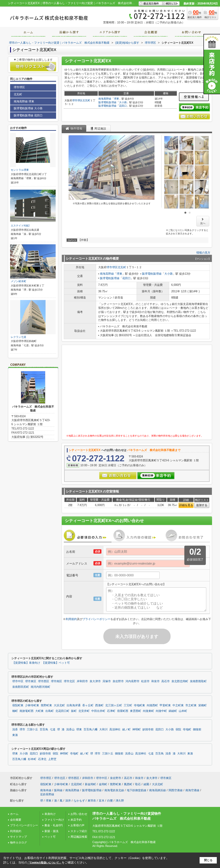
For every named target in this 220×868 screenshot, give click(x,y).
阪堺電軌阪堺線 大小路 (28, 108)
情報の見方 (203, 252)
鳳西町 (128, 784)
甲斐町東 (165, 705)
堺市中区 (17, 681)
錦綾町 (173, 711)
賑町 (74, 711)
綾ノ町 (126, 729)
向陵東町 (148, 711)
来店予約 (76, 819)
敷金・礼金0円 (53, 825)
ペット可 (50, 836)
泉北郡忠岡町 (179, 681)
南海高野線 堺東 (24, 101)
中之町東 (178, 705)
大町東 (39, 711)
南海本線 (45, 790)
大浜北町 (59, 705)
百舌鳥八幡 (91, 729)
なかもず (79, 800)
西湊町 (99, 705)
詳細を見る (186, 505)
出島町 (49, 711)
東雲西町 (135, 711)
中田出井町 (98, 711)
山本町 (183, 711)
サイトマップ (18, 836)
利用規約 (71, 619)
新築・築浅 (51, 831)
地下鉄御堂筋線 (136, 790)
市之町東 (191, 705)
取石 (138, 784)
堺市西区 (43, 681)
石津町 (111, 711)
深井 (68, 800)
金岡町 (103, 784)
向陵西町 (152, 705)
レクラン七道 (18, 337)
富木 (101, 800)
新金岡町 (90, 784)
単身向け (51, 814)
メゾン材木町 (18, 281)
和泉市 (155, 681)
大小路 (123, 102)
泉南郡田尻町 (20, 686)
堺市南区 (56, 681)
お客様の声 (77, 825)
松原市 (145, 681)
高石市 (165, 681)
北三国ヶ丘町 (113, 705)
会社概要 (15, 819)
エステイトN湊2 (20, 225)
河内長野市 (132, 681)
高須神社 (115, 729)
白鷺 (110, 800)
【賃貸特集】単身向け (26, 662)
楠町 (15, 711)
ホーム (14, 814)
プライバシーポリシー (96, 619)
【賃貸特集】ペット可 (56, 662)
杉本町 (32, 759)
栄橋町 (202, 705)
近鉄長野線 (47, 794)
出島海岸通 (74, 705)
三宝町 (128, 705)
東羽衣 (92, 800)
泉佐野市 (118, 681)
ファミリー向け (54, 819)
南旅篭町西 (27, 711)
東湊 (15, 735)
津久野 (120, 800)
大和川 (103, 729)
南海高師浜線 (157, 790)
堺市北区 (69, 681)
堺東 (116, 98)
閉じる (208, 860)
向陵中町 (161, 711)
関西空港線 (176, 790)
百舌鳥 (44, 729)
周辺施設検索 (78, 836)
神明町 (136, 729)
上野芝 (52, 759)
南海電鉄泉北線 (114, 790)
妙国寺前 (148, 729)
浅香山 (70, 729)
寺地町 (187, 729)
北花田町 (76, 784)
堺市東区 (30, 681)
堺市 (22, 729)
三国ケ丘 (32, 729)
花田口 (123, 105)
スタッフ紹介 (78, 831)
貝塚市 (106, 681)
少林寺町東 (32, 705)
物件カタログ (18, 842)
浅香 (15, 729)
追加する (201, 505)
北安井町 (84, 711)
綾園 (146, 784)
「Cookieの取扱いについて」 (44, 862)
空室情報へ (193, 96)
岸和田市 (82, 681)
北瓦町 (86, 100)
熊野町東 (46, 705)
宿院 (178, 729)
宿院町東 (17, 705)
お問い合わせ (78, 814)
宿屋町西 (122, 711)
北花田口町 (62, 711)
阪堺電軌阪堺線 (107, 102)
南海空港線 (192, 790)
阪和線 (58, 790)
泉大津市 (95, 681)
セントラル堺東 (20, 169)
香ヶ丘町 (87, 705)
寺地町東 (139, 705)
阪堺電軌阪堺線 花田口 (28, 115)
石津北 (42, 759)
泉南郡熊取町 (198, 681)
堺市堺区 (77, 100)
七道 (52, 729)
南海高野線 (104, 98)
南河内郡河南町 (40, 686)
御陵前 (197, 729)
